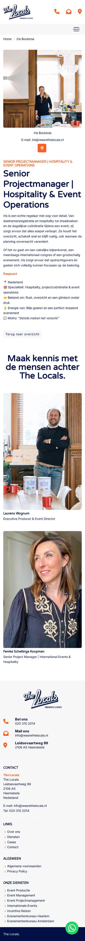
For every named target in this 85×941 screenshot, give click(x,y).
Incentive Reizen (19, 911)
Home (7, 39)
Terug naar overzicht (22, 334)
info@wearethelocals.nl (31, 735)
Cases (11, 842)
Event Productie (18, 890)
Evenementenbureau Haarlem (28, 916)
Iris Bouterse (25, 39)
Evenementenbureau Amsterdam (30, 921)
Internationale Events (22, 905)
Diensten (13, 837)
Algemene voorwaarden (24, 866)
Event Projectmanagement (26, 900)
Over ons (13, 831)
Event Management (21, 895)
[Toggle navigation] (76, 29)
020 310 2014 (25, 723)
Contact (13, 847)
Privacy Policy (17, 871)
